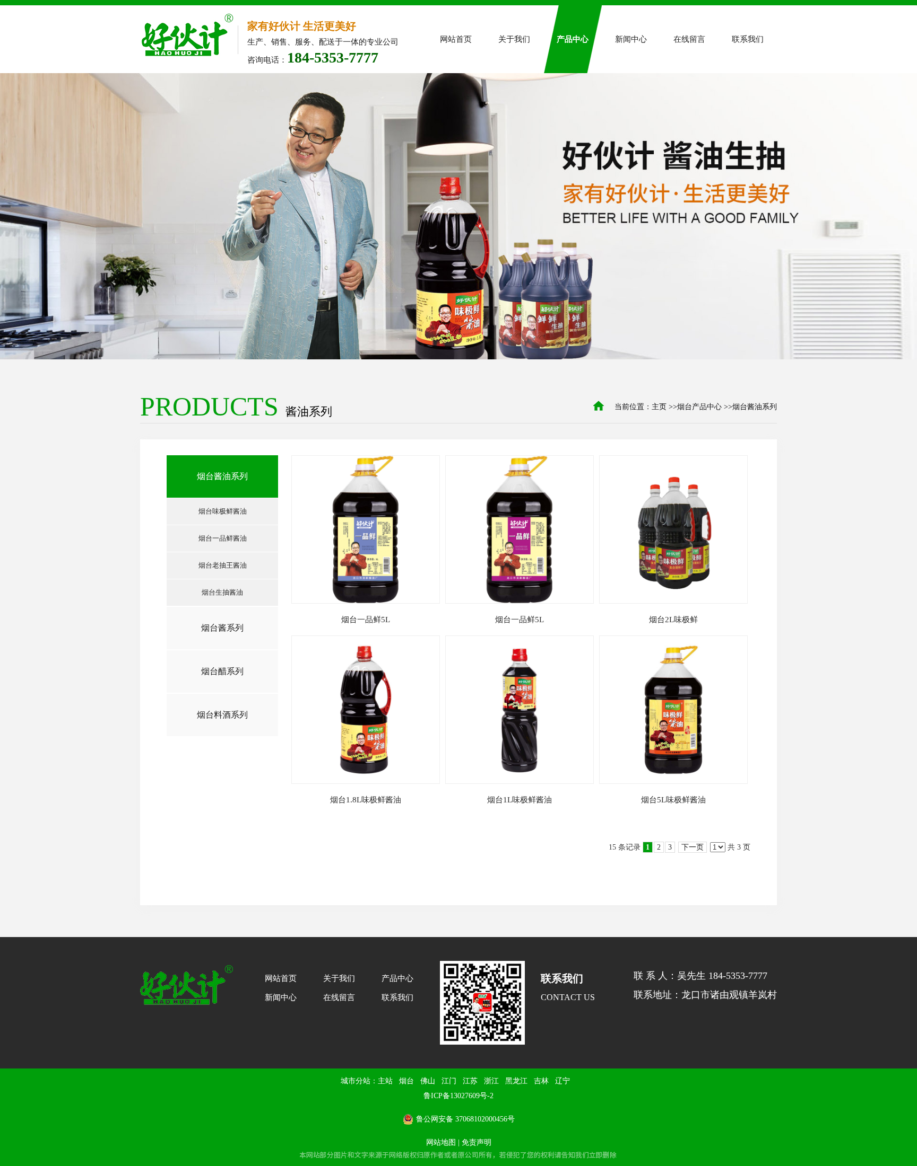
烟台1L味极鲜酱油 (519, 800)
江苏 (470, 1081)
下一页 (692, 847)
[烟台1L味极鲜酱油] (519, 709)
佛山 (427, 1081)
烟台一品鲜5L (365, 619)
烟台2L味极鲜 (673, 619)
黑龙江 (516, 1081)
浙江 (491, 1081)
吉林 (541, 1081)
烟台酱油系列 (754, 407)
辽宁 (562, 1081)
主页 (659, 407)
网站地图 (441, 1142)
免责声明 (476, 1142)
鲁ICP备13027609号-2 (458, 1096)
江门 (449, 1081)
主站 (385, 1081)
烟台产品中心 (699, 407)
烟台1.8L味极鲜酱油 (365, 800)
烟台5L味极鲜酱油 (673, 800)
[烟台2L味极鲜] (673, 529)
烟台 (406, 1081)
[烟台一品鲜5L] (365, 529)
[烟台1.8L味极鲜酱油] (365, 709)
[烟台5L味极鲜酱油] (673, 709)
